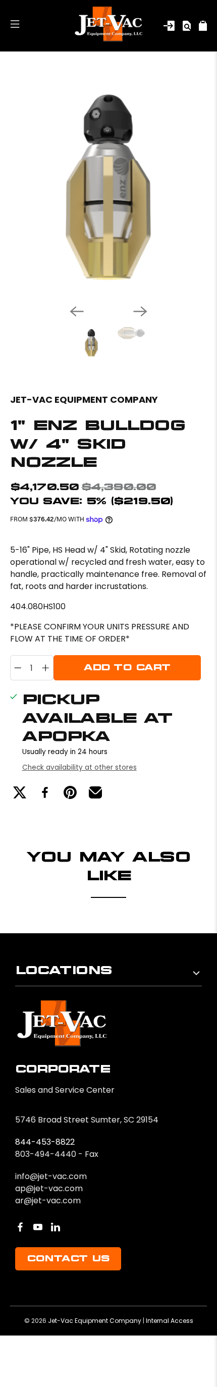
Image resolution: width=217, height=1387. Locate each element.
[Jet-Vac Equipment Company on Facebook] (20, 1227)
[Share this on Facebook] (45, 792)
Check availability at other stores (79, 767)
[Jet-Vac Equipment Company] (108, 25)
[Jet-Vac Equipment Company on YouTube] (38, 1227)
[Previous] (76, 311)
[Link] (169, 26)
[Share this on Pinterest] (70, 792)
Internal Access (169, 1320)
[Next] (140, 311)
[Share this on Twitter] (19, 792)
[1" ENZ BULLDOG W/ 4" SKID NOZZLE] (108, 186)
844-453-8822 (45, 1142)
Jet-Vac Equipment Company (84, 399)
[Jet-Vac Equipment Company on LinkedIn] (55, 1227)
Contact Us (68, 1258)
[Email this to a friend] (95, 792)
